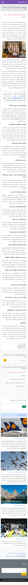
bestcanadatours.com (17, 98)
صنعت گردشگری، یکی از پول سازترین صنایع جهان (17, 472)
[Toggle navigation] (2, 2)
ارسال (24, 406)
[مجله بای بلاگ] (22, 2)
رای (5, 360)
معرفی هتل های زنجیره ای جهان (20, 505)
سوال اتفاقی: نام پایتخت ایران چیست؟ (17, 400)
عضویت (24, 574)
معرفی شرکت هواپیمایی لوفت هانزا (19, 438)
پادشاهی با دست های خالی (21, 539)
